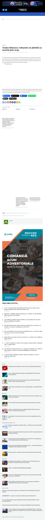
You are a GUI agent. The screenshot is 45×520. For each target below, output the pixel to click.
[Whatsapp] (19, 102)
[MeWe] (15, 102)
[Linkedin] (10, 102)
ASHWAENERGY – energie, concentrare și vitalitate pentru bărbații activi (19, 495)
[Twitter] (6, 102)
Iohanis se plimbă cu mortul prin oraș (13, 213)
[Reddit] (8, 102)
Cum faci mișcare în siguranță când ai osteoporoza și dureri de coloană (24, 402)
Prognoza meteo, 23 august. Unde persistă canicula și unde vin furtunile (24, 452)
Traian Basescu (24, 213)
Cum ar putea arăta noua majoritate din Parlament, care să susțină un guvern (35, 198)
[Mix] (17, 102)
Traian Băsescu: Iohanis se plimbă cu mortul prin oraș (13, 215)
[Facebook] (3, 102)
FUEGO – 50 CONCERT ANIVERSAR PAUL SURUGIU (19, 468)
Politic (4, 45)
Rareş (5, 52)
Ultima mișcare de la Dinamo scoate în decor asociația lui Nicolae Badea (24, 366)
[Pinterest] (12, 102)
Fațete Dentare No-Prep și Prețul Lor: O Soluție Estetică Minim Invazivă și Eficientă (21, 505)
